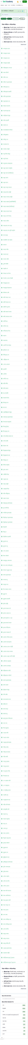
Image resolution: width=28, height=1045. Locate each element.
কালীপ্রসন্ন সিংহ (6, 331)
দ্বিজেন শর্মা (5, 446)
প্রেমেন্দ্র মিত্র (6, 489)
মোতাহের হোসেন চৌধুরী (8, 646)
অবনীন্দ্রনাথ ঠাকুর (6, 115)
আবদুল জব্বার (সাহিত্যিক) (8, 206)
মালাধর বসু (5, 579)
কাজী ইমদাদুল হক (6, 302)
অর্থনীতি (4, 1024)
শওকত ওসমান (6, 737)
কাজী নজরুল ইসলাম (7, 312)
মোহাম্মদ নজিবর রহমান (7, 637)
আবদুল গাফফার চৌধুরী (7, 197)
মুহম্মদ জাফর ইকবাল (7, 623)
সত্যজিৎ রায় (5, 795)
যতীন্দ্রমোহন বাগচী (6, 670)
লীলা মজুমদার (6, 728)
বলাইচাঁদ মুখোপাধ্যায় (7, 512)
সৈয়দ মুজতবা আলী (7, 900)
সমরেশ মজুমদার (6, 819)
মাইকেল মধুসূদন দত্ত (7, 570)
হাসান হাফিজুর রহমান (7, 924)
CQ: (9, 18)
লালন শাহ (5, 723)
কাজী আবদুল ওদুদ (7, 297)
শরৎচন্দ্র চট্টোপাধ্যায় (7, 742)
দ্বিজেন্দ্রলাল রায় (6, 455)
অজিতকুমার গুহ (6, 87)
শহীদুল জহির (5, 747)
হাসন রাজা (5, 914)
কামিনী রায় (5, 321)
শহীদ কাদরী (5, 756)
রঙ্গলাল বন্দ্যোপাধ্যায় (7, 680)
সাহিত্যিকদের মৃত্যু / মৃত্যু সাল (9, 962)
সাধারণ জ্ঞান (4, 1017)
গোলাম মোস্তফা (6, 364)
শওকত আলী (5, 733)
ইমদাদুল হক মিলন (7, 273)
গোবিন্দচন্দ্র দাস (6, 359)
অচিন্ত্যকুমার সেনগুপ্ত (7, 68)
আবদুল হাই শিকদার (7, 216)
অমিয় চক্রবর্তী (6, 120)
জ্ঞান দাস (5, 407)
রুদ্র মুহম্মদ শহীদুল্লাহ (7, 718)
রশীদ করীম (5, 694)
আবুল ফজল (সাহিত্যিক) (8, 173)
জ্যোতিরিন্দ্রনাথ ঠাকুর (7, 412)
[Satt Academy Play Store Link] (22, 19)
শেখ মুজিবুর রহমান (7, 790)
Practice (16, 18)
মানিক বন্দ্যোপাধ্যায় (7, 575)
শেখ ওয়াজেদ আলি (6, 780)
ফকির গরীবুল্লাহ (6, 493)
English (4, 1008)
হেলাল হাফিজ (6, 929)
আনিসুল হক (5, 139)
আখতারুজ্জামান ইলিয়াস (7, 130)
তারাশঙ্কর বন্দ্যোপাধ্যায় (7, 417)
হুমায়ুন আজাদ (6, 933)
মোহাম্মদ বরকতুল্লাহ (7, 642)
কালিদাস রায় (5, 326)
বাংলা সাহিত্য (13, 5)
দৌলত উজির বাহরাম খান (8, 436)
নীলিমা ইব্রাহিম (6, 465)
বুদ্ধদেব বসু (5, 546)
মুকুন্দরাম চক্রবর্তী (6, 599)
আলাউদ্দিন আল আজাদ (7, 240)
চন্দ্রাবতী (4, 369)
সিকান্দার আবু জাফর (7, 838)
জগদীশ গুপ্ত (5, 378)
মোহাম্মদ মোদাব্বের (7, 666)
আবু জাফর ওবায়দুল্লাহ (7, 163)
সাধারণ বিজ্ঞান (4, 1021)
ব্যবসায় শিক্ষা (4, 1030)
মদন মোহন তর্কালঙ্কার (7, 565)
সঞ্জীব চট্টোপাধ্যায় (6, 804)
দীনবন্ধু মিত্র (6, 426)
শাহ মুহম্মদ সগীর (6, 771)
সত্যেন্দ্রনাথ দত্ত (6, 800)
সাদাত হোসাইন (6, 833)
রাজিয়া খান (5, 704)
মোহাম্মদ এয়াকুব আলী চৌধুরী (9, 656)
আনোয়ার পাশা (6, 144)
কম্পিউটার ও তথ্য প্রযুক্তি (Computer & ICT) (11, 1014)
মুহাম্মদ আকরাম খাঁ (7, 632)
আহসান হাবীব (6, 259)
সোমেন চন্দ (5, 828)
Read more (23, 44)
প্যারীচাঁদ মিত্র (6, 474)
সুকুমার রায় (5, 847)
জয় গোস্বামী (5, 393)
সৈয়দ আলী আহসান (7, 890)
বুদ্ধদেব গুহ (5, 541)
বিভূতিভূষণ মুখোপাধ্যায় (7, 522)
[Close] (2, 1037)
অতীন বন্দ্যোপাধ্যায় (7, 96)
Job (6, 5)
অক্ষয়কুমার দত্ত (6, 58)
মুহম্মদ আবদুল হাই (7, 608)
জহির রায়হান (5, 388)
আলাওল (4, 245)
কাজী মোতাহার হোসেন (7, 316)
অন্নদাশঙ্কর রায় (6, 111)
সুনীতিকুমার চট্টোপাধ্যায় (7, 862)
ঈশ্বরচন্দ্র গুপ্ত (6, 283)
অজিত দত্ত (5, 77)
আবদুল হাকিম (6, 221)
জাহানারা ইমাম (6, 398)
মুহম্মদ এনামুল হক (7, 613)
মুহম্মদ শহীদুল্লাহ (6, 627)
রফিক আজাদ (5, 685)
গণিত (3, 1011)
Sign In (24, 1)
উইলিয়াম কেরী (6, 292)
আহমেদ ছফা (5, 254)
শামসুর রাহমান (6, 766)
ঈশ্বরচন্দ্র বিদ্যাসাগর (7, 288)
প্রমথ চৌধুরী (5, 484)
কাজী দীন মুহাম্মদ (6, 307)
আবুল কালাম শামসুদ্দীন (7, 168)
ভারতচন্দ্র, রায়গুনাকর (7, 560)
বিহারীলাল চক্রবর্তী (7, 536)
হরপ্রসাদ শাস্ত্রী (6, 953)
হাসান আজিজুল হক (7, 919)
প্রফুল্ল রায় (5, 479)
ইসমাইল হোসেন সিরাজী (8, 278)
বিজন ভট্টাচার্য (5, 556)
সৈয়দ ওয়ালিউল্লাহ (7, 895)
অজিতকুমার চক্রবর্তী (7, 91)
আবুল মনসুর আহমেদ (7, 187)
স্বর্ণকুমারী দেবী (6, 809)
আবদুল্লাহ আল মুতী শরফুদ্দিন (9, 230)
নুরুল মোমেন (5, 469)
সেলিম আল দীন (6, 881)
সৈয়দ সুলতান (5, 910)
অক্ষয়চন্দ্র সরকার (6, 53)
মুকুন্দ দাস (5, 594)
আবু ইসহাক (5, 158)
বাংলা (9, 5)
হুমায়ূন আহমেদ (6, 938)
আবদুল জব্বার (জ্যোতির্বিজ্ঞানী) (9, 201)
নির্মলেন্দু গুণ (5, 460)
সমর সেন (5, 824)
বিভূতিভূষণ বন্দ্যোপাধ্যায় (8, 517)
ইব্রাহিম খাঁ (5, 268)
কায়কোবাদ (5, 340)
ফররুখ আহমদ (6, 498)
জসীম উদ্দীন (5, 383)
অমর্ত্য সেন (5, 125)
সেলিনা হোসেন (6, 886)
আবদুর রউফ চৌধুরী (7, 192)
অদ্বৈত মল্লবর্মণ (6, 106)
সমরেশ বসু (5, 814)
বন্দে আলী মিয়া (6, 508)
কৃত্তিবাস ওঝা (6, 350)
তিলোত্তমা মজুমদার (7, 422)
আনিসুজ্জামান (5, 135)
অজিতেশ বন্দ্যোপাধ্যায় (7, 82)
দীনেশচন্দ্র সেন (6, 431)
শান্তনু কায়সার (6, 761)
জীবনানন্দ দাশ (5, 402)
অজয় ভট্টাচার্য (5, 72)
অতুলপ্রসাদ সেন (6, 101)
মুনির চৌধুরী (5, 603)
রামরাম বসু (5, 713)
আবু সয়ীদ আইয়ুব (6, 154)
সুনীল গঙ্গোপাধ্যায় (6, 867)
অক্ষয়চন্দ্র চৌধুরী (6, 63)
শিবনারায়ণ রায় (6, 776)
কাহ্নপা (4, 335)
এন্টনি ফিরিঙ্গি (5, 264)
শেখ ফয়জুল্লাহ (6, 785)
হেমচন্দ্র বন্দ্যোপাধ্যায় (7, 948)
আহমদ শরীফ (5, 249)
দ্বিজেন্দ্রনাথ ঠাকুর (6, 450)
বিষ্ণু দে (4, 532)
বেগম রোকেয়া (6, 551)
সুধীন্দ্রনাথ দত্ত (6, 857)
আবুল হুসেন (5, 182)
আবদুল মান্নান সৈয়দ (7, 211)
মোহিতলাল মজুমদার (7, 661)
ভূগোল (3, 1033)
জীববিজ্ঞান (4, 1027)
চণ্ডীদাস (5, 374)
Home (2, 5)
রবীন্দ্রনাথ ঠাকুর (6, 690)
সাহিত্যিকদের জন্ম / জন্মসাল (8, 957)
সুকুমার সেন (5, 852)
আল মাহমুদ (5, 235)
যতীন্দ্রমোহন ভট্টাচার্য (7, 675)
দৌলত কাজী (5, 441)
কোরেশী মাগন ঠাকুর (7, 345)
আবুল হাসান (5, 178)
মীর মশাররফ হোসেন (7, 589)
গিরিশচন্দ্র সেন (6, 355)
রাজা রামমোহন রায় (7, 699)
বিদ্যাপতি (5, 527)
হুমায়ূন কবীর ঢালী (6, 943)
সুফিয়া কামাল (5, 871)
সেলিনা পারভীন (6, 876)
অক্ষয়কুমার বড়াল (6, 48)
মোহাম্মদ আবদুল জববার (8, 651)
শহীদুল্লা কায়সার (6, 752)
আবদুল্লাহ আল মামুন (7, 225)
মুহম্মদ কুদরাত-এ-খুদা (7, 618)
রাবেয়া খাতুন (5, 709)
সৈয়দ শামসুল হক (6, 905)
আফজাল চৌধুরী (6, 149)
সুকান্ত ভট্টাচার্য (6, 843)
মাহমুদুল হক (5, 584)
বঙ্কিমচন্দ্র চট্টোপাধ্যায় (7, 503)
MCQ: (3, 18)
